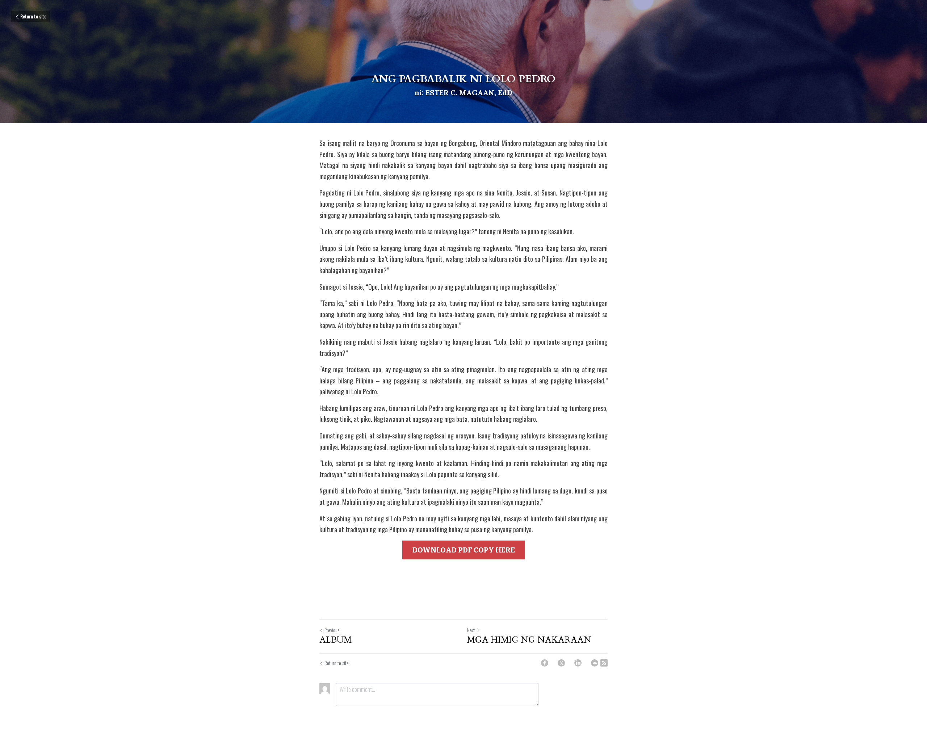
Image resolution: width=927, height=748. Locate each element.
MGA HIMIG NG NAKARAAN (529, 640)
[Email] (594, 663)
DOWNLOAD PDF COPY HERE (463, 550)
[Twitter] (561, 663)
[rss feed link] (604, 663)
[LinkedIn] (578, 663)
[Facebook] (544, 663)
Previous (331, 630)
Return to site (33, 16)
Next (471, 630)
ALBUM (335, 640)
